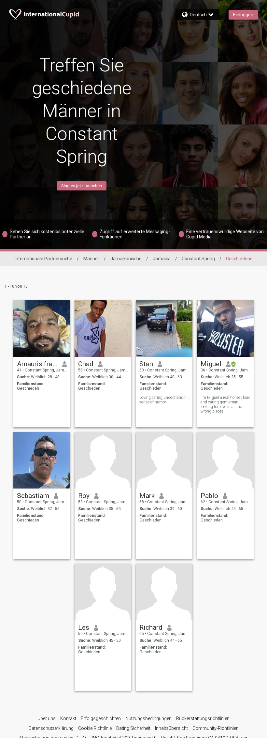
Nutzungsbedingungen (148, 718)
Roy (84, 496)
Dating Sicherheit (133, 728)
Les (83, 627)
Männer (91, 258)
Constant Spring (198, 258)
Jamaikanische (126, 258)
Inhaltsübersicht (171, 728)
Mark (147, 496)
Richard (150, 627)
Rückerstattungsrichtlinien (203, 718)
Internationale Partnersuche (43, 258)
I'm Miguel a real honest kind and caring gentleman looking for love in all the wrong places (225, 404)
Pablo (209, 496)
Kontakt (68, 718)
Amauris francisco (37, 364)
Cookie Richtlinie (95, 728)
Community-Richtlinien (215, 728)
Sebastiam (33, 496)
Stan (146, 364)
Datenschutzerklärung (51, 728)
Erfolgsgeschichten (101, 718)
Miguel (211, 364)
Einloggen (243, 14)
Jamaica (162, 258)
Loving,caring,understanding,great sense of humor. (164, 399)
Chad (85, 364)
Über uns (46, 718)
